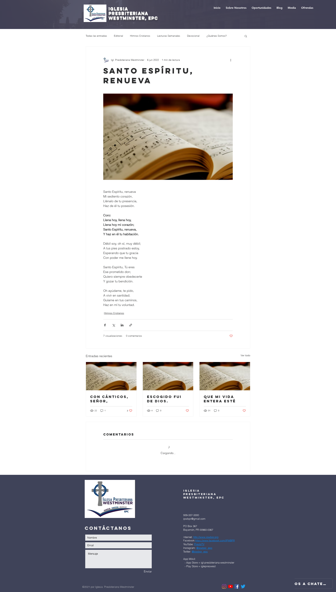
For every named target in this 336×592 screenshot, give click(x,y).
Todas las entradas (96, 35)
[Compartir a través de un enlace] (130, 325)
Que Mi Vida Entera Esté (220, 398)
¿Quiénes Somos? (216, 35)
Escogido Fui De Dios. (164, 398)
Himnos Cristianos (140, 35)
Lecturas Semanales (168, 35)
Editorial (118, 35)
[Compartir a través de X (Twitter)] (113, 325)
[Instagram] (224, 586)
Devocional (193, 35)
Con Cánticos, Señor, (109, 398)
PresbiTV (199, 544)
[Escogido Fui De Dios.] (168, 376)
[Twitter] (243, 586)
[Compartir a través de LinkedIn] (122, 325)
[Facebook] (236, 586)
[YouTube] (230, 586)
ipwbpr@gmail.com (194, 518)
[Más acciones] (231, 60)
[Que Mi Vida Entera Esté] (225, 376)
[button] (245, 36)
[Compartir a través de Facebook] (105, 325)
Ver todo (245, 355)
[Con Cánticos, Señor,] (111, 376)
